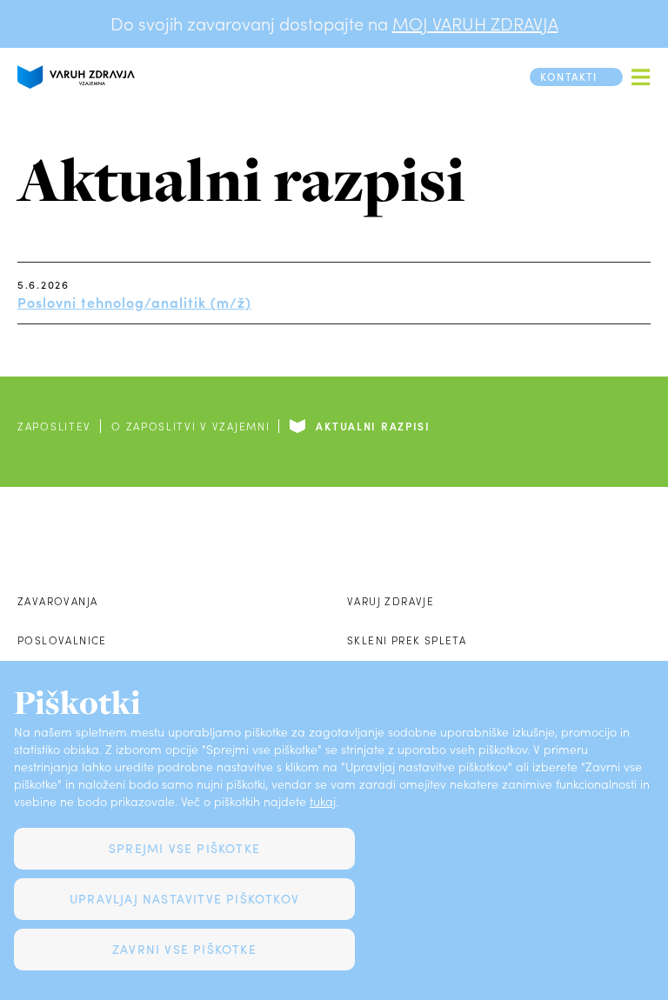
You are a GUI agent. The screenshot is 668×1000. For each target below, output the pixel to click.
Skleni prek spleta (406, 640)
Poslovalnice (62, 640)
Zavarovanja (57, 601)
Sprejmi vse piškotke (184, 848)
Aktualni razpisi (373, 426)
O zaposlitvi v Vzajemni (190, 426)
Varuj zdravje (390, 601)
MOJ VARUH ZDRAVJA (475, 23)
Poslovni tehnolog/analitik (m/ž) (134, 301)
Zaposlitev (54, 426)
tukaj (323, 801)
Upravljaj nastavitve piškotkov (184, 898)
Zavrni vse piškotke (184, 949)
